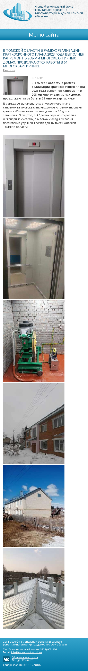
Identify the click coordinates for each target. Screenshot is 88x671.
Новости (9, 70)
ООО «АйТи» (33, 665)
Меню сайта (44, 34)
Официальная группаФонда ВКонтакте (25, 659)
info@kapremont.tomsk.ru (26, 652)
